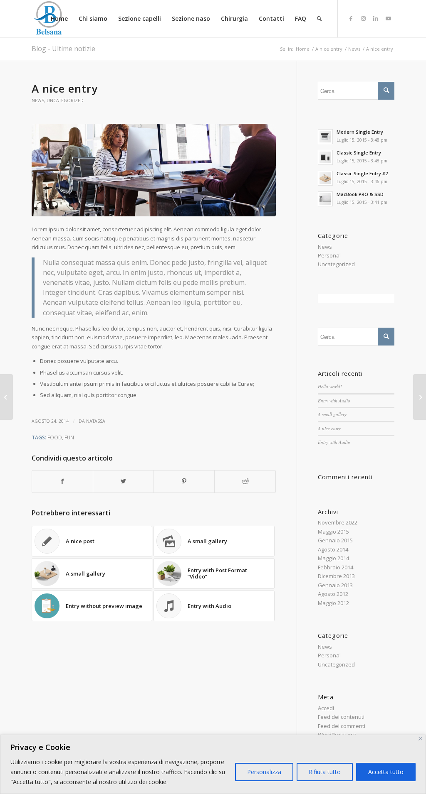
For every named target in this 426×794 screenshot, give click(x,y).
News (38, 100)
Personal (329, 255)
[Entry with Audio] (6, 397)
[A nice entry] (154, 170)
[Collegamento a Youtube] (388, 18)
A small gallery (332, 414)
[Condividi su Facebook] (62, 481)
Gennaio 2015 (335, 540)
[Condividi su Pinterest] (184, 481)
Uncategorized (65, 100)
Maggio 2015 (333, 531)
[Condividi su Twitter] (123, 481)
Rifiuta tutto (325, 772)
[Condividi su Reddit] (245, 481)
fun (69, 437)
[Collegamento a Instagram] (363, 18)
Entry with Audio (334, 400)
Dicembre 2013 (336, 576)
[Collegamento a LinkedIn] (375, 18)
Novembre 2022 (337, 522)
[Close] (420, 738)
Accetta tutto (386, 772)
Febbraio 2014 (335, 567)
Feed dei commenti (341, 726)
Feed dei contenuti (341, 716)
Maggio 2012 (333, 603)
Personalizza (264, 772)
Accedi (326, 708)
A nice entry (329, 428)
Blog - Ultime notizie (63, 48)
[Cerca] (319, 18)
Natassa (95, 421)
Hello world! (330, 386)
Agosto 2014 (333, 549)
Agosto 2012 (333, 594)
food (54, 437)
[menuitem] (59, 18)
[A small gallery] (419, 397)
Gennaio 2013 (335, 585)
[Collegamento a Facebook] (350, 18)
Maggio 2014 (333, 558)
